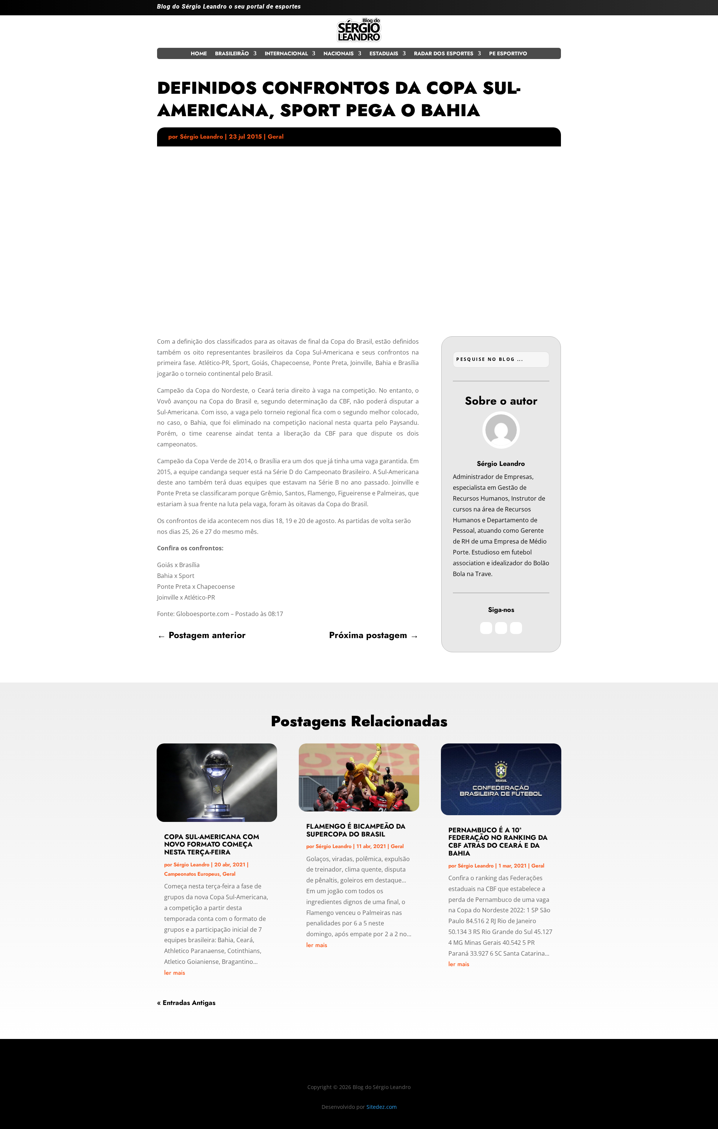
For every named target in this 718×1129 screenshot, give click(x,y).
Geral (275, 136)
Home (199, 54)
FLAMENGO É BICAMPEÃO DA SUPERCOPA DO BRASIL (355, 830)
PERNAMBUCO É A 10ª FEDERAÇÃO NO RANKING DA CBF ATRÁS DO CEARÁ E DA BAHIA (497, 841)
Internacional (286, 54)
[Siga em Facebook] (540, 10)
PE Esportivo (508, 54)
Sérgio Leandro (201, 136)
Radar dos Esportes (443, 54)
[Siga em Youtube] (555, 10)
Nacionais (338, 54)
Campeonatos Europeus (192, 874)
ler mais (174, 972)
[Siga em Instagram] (525, 10)
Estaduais (383, 54)
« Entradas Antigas (186, 1003)
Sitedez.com (381, 1106)
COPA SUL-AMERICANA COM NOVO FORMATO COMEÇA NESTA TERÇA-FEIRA (211, 844)
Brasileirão (232, 54)
